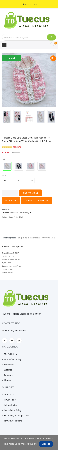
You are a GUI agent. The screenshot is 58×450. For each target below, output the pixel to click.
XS (5, 180)
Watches (8, 369)
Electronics (9, 364)
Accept (46, 444)
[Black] (19, 166)
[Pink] (42, 166)
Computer (8, 375)
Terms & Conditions (13, 420)
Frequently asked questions (17, 415)
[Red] (30, 166)
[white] (7, 166)
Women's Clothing (12, 359)
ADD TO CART (30, 193)
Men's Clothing (11, 354)
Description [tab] (9, 237)
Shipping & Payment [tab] (29, 237)
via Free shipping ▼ (17, 212)
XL (32, 180)
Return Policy (10, 399)
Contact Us (9, 394)
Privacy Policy (10, 405)
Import (11, 57)
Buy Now (11, 200)
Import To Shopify (36, 200)
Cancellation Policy (12, 410)
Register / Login (30, 4)
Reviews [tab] (48, 237)
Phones (7, 380)
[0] (53, 45)
